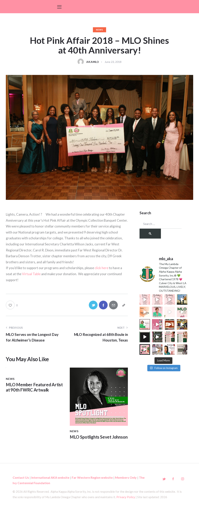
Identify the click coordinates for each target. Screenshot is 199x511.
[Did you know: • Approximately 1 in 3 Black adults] (182, 349)
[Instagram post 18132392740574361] (145, 349)
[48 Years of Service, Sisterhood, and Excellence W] (169, 324)
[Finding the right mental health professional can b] (182, 337)
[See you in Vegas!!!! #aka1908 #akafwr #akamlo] (182, 312)
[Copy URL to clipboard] (123, 305)
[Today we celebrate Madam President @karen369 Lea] (145, 312)
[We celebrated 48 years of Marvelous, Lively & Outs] (157, 324)
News (99, 29)
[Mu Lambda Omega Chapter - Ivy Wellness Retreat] (182, 299)
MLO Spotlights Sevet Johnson (99, 437)
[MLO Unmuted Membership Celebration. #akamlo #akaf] (157, 349)
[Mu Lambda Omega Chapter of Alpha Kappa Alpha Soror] (157, 312)
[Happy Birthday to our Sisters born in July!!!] (157, 299)
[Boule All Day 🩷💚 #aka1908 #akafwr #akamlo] (169, 312)
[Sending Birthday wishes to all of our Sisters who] (169, 299)
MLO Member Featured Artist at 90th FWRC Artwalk (34, 387)
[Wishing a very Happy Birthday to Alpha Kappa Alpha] (169, 349)
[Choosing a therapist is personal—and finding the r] (169, 337)
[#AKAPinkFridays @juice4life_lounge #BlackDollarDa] (182, 324)
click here (101, 268)
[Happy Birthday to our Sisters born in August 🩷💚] (145, 299)
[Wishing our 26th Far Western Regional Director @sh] (145, 324)
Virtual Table (31, 274)
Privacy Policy (125, 497)
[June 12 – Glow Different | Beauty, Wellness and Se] (157, 337)
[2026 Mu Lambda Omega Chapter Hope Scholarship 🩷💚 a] (145, 337)
